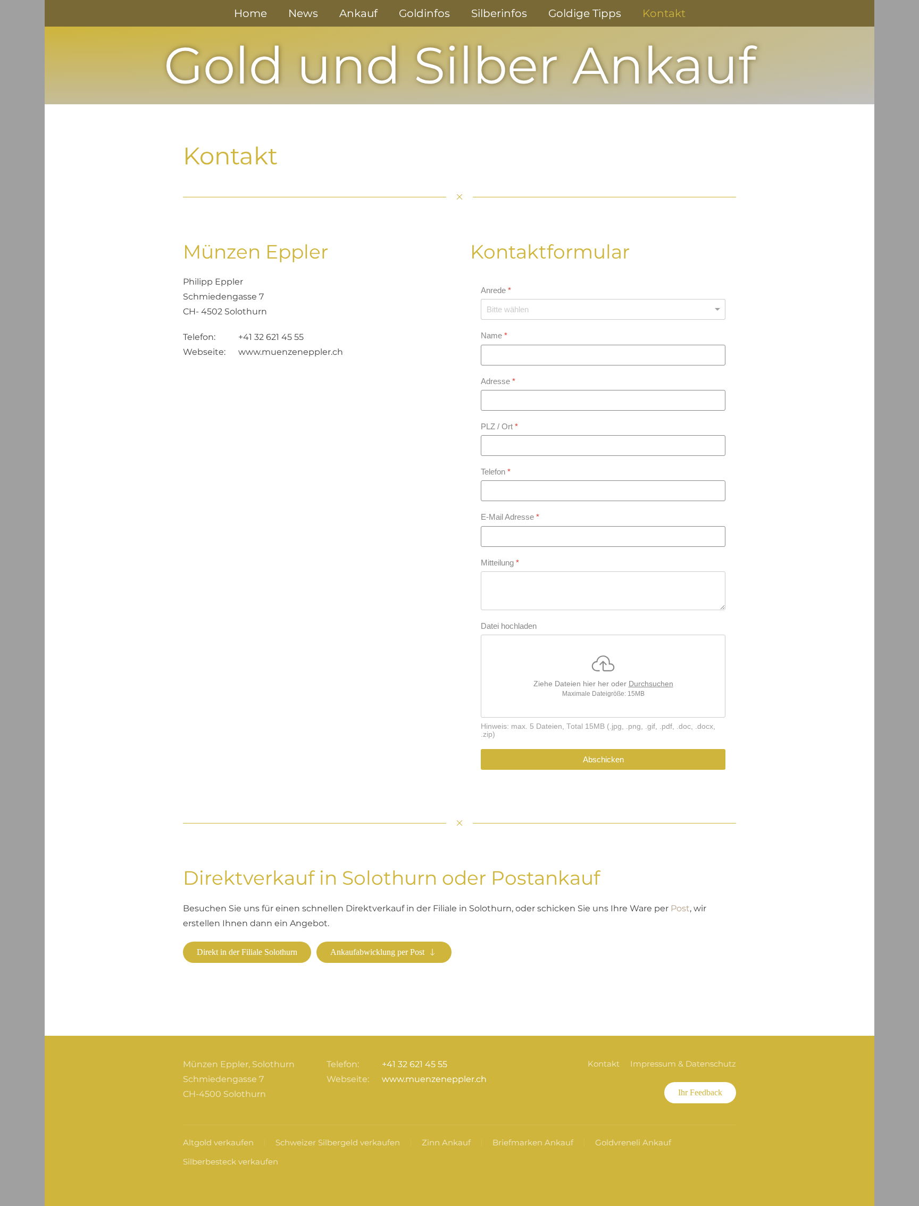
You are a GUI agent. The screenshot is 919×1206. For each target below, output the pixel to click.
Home (250, 13)
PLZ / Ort (499, 426)
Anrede (496, 290)
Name (494, 335)
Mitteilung (500, 562)
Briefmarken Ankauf (532, 1142)
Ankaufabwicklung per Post (377, 952)
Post (680, 908)
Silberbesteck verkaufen (230, 1162)
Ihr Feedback (700, 1092)
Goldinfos (424, 13)
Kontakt (664, 13)
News (303, 13)
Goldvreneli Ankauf (633, 1142)
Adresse (498, 381)
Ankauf (358, 13)
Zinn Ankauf (446, 1142)
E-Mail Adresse (510, 517)
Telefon (496, 471)
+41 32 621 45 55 (271, 337)
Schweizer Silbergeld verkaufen (337, 1142)
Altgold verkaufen (218, 1142)
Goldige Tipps (584, 13)
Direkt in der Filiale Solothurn (247, 952)
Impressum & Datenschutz (683, 1064)
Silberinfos (499, 13)
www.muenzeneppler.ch (290, 352)
